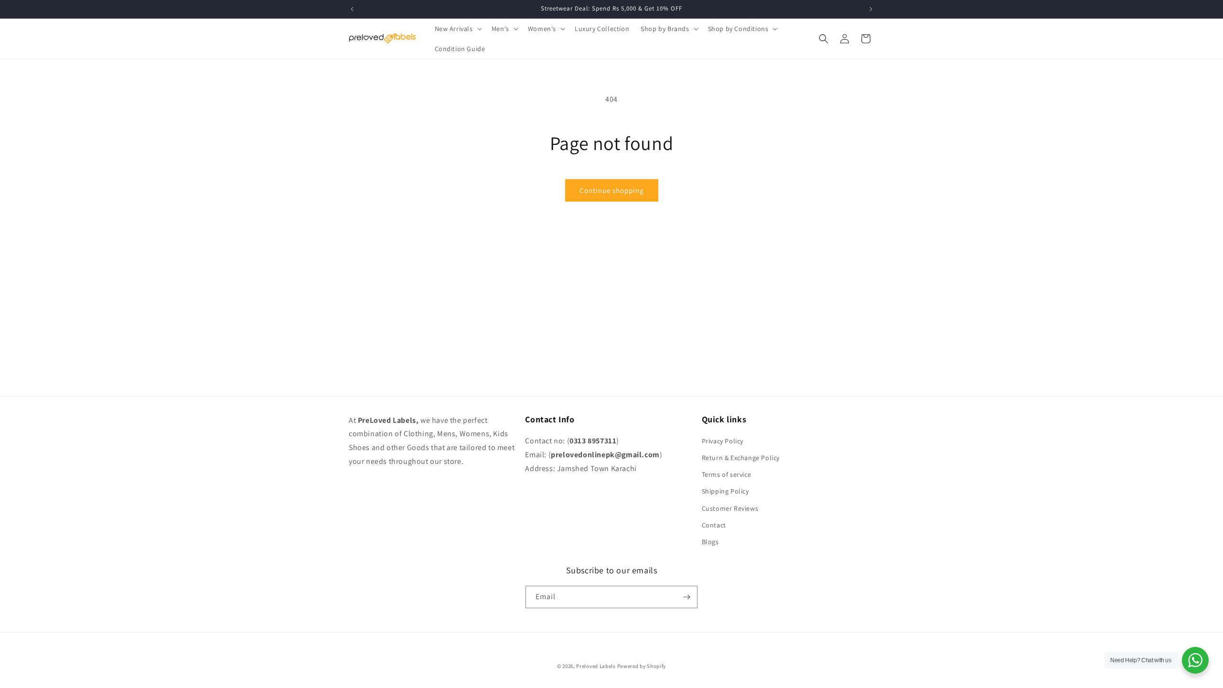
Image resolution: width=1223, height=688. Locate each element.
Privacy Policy (722, 441)
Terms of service (726, 474)
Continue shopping (611, 190)
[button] (457, 29)
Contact (714, 525)
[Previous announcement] (352, 9)
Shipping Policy (725, 491)
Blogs (710, 542)
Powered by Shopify (641, 666)
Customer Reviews (730, 508)
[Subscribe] (686, 597)
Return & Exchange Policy (741, 457)
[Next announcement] (870, 9)
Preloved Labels (596, 666)
